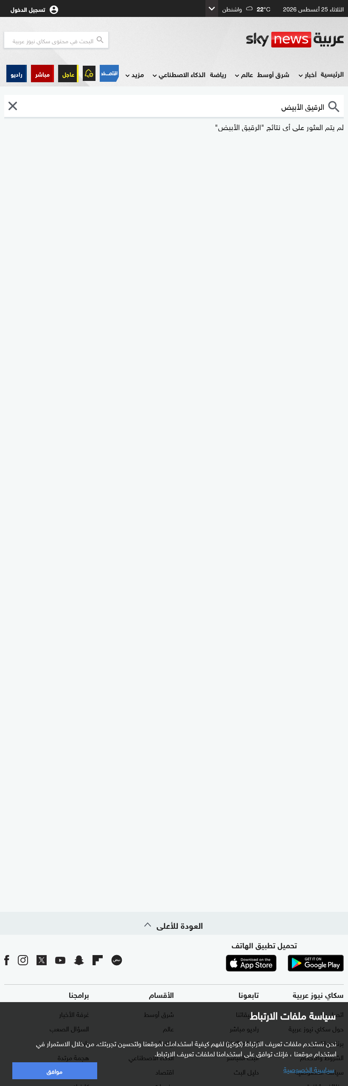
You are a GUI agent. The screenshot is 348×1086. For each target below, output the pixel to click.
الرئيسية (332, 73)
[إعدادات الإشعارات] (89, 73)
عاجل (68, 73)
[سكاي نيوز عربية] (295, 40)
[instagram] (23, 960)
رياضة (218, 74)
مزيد (138, 74)
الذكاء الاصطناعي (182, 74)
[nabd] (116, 960)
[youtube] (60, 960)
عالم (247, 74)
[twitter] (41, 960)
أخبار (311, 74)
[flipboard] (98, 960)
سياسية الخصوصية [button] (308, 1069)
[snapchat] (79, 960)
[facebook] (6, 960)
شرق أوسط (273, 74)
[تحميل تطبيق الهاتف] (283, 963)
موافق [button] (54, 1070)
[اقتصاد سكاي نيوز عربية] (109, 73)
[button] (42, 73)
